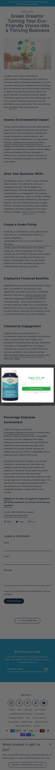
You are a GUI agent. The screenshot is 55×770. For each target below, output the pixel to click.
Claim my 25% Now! (36, 389)
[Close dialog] (52, 369)
